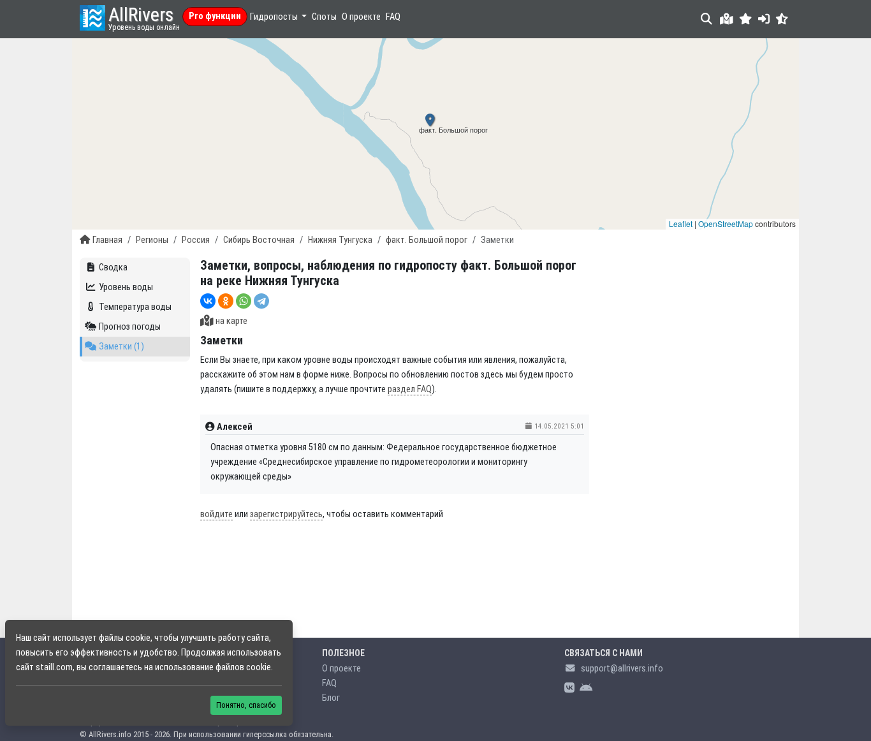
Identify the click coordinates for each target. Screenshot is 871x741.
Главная (107, 240)
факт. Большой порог (426, 240)
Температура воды (135, 307)
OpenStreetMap (725, 223)
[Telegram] (261, 301)
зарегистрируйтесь (286, 514)
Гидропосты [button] (275, 16)
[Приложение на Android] (586, 688)
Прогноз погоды (130, 326)
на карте (231, 321)
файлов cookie (243, 667)
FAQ (393, 16)
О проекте (361, 16)
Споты (324, 16)
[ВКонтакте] (208, 301)
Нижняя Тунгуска (340, 240)
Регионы (152, 240)
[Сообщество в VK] (569, 688)
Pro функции (215, 16)
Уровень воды (126, 287)
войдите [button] (216, 514)
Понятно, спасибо (246, 705)
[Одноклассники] (225, 301)
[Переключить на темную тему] (782, 18)
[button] (746, 18)
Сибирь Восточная (259, 240)
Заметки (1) (121, 346)
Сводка (113, 267)
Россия (196, 240)
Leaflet (680, 223)
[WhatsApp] (243, 301)
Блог (331, 698)
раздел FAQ (410, 389)
